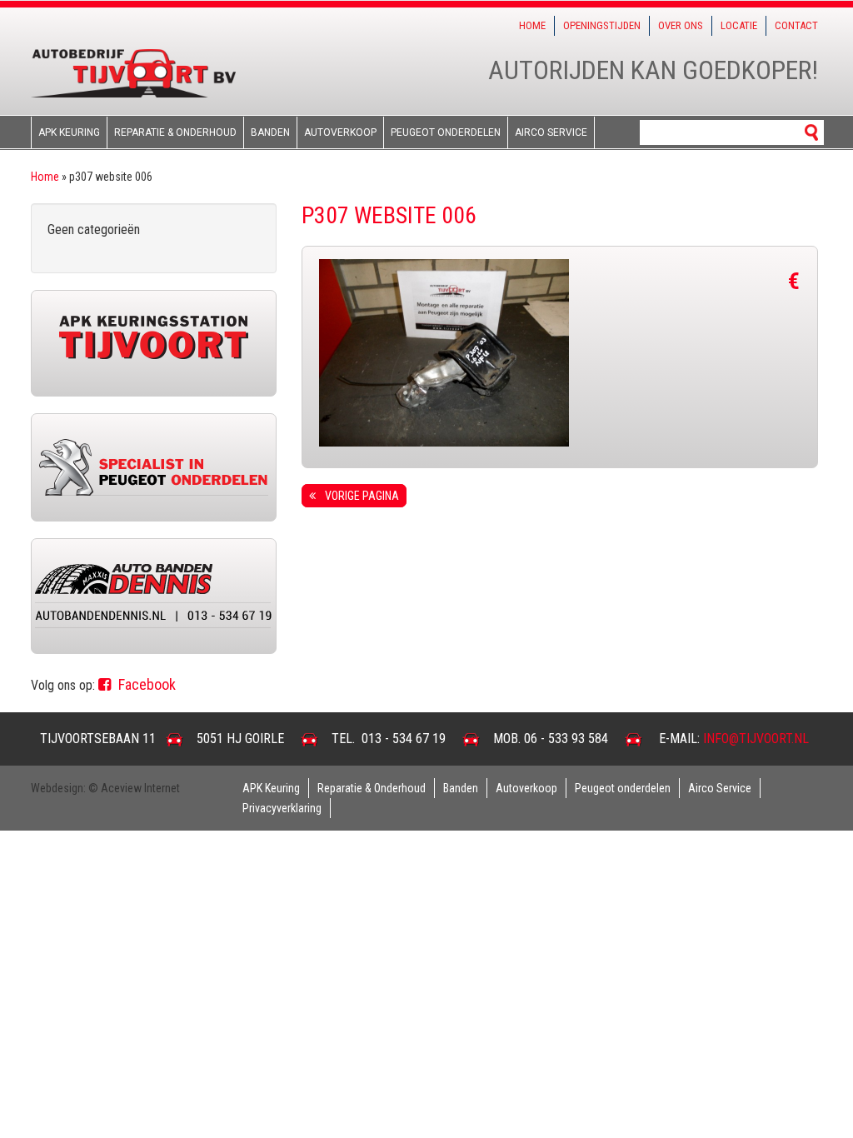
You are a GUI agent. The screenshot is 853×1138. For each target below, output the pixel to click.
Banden (270, 132)
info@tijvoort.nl (756, 738)
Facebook (145, 684)
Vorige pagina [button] (359, 495)
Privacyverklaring (282, 808)
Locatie (739, 25)
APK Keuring (69, 132)
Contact (796, 25)
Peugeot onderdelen (446, 132)
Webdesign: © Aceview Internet (105, 788)
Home (532, 25)
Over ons (680, 25)
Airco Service (551, 132)
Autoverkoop (340, 132)
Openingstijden (602, 25)
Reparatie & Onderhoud (175, 132)
